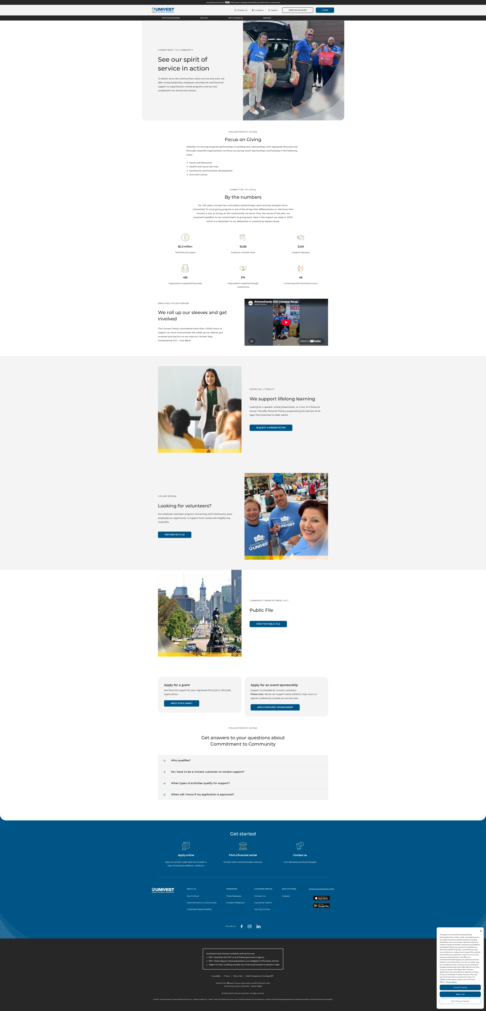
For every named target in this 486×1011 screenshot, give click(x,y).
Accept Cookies (460, 987)
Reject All (460, 994)
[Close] (481, 931)
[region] (460, 968)
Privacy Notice (451, 982)
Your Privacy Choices (460, 1001)
